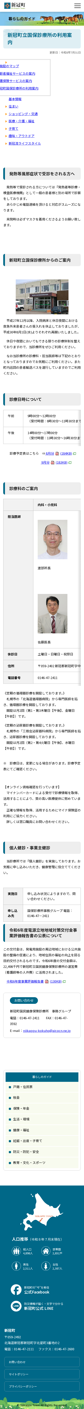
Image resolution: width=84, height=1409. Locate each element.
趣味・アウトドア (21, 135)
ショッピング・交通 (23, 113)
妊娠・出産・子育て (27, 1140)
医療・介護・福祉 (21, 121)
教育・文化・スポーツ (29, 1162)
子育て (13, 128)
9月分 (54, 462)
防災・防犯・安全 (26, 1151)
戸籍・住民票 (23, 1086)
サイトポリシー (18, 1374)
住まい (13, 106)
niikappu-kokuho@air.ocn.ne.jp (47, 1030)
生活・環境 (21, 1119)
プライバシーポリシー (23, 1386)
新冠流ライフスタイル (25, 143)
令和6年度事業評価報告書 (34, 981)
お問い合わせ (17, 1362)
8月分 (58, 453)
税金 (16, 1097)
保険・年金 (21, 1108)
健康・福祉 (21, 1130)
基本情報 (15, 99)
